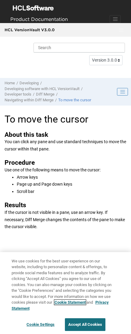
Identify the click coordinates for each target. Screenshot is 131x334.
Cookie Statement (70, 302)
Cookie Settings (41, 324)
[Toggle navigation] (115, 19)
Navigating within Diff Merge (29, 100)
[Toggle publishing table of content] (122, 92)
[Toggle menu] (120, 30)
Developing (29, 83)
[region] (65, 293)
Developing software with (42, 88)
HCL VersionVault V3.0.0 (30, 30)
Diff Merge (45, 94)
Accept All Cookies (85, 324)
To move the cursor (74, 100)
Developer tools (18, 94)
